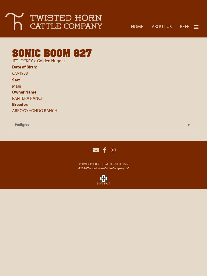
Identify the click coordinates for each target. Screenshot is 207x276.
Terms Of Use (109, 164)
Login (124, 164)
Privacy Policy (89, 164)
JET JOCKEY (22, 60)
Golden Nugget (51, 60)
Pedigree (22, 124)
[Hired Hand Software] (103, 181)
